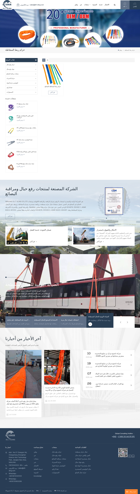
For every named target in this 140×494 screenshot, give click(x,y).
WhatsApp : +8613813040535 (15, 475)
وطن (76, 5)
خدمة (100, 5)
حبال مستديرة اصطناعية (83, 459)
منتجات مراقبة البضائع (13, 74)
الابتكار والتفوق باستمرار (106, 230)
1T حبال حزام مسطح (22, 104)
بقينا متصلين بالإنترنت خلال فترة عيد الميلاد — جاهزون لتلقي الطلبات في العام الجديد (109, 375)
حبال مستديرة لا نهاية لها (83, 466)
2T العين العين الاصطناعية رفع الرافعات (25, 116)
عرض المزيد (20, 106)
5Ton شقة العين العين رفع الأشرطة (26, 152)
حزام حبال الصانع (80, 472)
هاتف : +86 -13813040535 (18, 465)
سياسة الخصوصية (47, 491)
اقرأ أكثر (52, 92)
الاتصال (107, 5)
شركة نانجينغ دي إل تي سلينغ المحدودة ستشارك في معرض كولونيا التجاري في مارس (108, 365)
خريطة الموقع (38, 469)
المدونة (94, 5)
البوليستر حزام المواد (12, 83)
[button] (106, 218)
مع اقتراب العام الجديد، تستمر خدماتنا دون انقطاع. (110, 385)
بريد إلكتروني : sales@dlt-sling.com (32, 5)
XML (37, 491)
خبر (35, 462)
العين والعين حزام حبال (82, 455)
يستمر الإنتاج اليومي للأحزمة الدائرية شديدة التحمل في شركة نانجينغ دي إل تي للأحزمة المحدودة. (59, 389)
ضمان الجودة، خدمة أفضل (40, 230)
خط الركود (9, 87)
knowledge (38, 476)
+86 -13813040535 (123, 437)
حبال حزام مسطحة (81, 452)
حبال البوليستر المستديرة (83, 469)
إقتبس (135, 6)
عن (81, 5)
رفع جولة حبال (80, 462)
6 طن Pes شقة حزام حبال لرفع (25, 164)
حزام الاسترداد (11, 78)
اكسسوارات (10, 92)
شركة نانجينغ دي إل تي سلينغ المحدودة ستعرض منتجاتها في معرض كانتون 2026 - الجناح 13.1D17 (109, 355)
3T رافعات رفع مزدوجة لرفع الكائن (26, 128)
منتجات (86, 5)
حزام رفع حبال (11, 64)
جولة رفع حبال (10, 69)
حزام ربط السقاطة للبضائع (53, 86)
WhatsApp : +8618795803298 (15, 480)
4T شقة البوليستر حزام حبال (24, 140)
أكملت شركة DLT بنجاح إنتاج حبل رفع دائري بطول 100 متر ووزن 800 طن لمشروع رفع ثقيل (23, 403)
